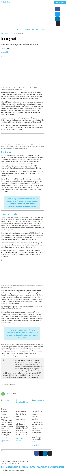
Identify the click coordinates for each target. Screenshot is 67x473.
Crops (37, 445)
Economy (34, 445)
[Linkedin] (57, 18)
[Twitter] (57, 14)
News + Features (8, 33)
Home (2, 33)
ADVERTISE (16, 467)
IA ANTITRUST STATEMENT (56, 467)
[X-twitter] (41, 453)
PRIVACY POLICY (42, 467)
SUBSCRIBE (25, 467)
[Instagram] (58, 23)
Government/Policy (21, 438)
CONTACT (32, 467)
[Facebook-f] (57, 9)
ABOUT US (9, 467)
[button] (0, 386)
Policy (6, 441)
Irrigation (15, 33)
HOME (2, 467)
